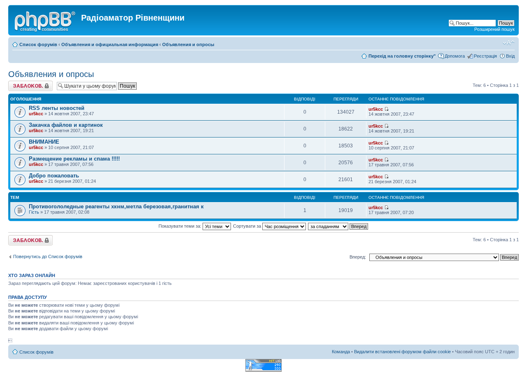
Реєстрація (485, 56)
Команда (341, 351)
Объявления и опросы (188, 44)
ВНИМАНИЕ (44, 142)
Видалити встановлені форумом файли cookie (402, 351)
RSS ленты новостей (56, 108)
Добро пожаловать (54, 176)
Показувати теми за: (181, 226)
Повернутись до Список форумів (47, 256)
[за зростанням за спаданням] (338, 226)
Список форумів (38, 44)
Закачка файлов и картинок (66, 125)
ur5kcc (36, 113)
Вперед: (358, 256)
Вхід (510, 56)
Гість (34, 212)
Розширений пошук (494, 29)
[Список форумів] (45, 20)
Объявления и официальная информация (109, 44)
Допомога (455, 56)
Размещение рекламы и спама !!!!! (74, 159)
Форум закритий (25, 83)
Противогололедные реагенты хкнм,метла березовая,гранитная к (116, 206)
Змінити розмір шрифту (509, 43)
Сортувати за (247, 226)
